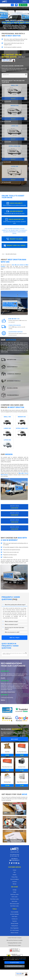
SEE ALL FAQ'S (14, 637)
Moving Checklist (14, 923)
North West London (14, 905)
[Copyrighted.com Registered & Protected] (14, 950)
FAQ (14, 872)
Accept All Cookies (14, 962)
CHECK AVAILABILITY (14, 204)
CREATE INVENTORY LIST (14, 221)
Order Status (14, 916)
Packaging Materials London (14, 942)
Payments (14, 921)
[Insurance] (14, 955)
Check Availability (14, 911)
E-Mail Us (15, 858)
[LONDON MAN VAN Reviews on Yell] (7, 718)
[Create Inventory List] (14, 822)
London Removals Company (14, 937)
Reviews (14, 874)
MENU (25, 1)
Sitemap (14, 883)
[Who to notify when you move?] (14, 836)
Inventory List (14, 918)
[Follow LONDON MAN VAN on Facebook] (9, 863)
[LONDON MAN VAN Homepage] (4, 1)
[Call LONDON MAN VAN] (16, 4)
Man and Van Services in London (14, 940)
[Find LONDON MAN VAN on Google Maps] (14, 863)
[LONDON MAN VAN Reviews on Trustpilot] (21, 710)
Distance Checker (14, 932)
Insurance (14, 881)
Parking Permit (14, 925)
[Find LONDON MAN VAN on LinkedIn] (18, 863)
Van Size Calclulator (14, 914)
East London (14, 901)
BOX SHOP (14, 739)
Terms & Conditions (14, 879)
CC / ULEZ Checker (14, 930)
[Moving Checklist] (14, 808)
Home (3, 254)
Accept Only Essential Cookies (14, 966)
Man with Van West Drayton (11, 254)
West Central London (14, 903)
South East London (14, 894)
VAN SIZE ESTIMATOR (14, 212)
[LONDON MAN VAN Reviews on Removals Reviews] (7, 710)
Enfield (14, 892)
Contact (14, 870)
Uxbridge (14, 889)
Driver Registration (14, 928)
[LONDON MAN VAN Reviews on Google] (21, 718)
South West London (14, 899)
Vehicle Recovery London (14, 945)
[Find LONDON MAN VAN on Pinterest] (16, 863)
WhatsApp (24, 4)
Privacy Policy (22, 959)
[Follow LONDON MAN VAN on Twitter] (12, 863)
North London (14, 896)
